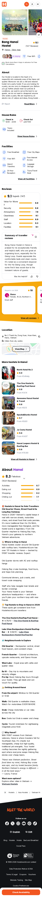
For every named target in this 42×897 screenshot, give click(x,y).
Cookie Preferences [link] (21, 886)
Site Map (28, 880)
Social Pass (20, 846)
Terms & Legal (12, 874)
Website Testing (16, 880)
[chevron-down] (24, 478)
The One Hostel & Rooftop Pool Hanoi (20, 622)
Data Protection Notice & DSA (21, 869)
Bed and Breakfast (31, 840)
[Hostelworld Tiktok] (35, 823)
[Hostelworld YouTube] (24, 823)
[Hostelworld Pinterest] (29, 823)
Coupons (22, 874)
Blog (5, 840)
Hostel (5, 39)
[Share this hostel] (38, 34)
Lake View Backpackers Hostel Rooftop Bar (17, 633)
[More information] (35, 236)
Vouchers (32, 874)
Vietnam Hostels (10, 784)
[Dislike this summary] (37, 276)
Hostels (12, 840)
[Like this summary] (31, 276)
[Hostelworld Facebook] (7, 823)
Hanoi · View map (13, 50)
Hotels (19, 840)
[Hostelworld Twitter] (12, 823)
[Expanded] (5, 792)
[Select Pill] (26, 4)
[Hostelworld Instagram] (18, 823)
